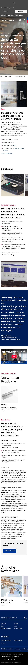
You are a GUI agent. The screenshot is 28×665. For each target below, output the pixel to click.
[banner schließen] (14, 3)
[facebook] (2, 659)
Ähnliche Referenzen (20, 76)
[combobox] (7, 11)
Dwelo (14, 145)
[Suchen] (25, 617)
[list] (14, 185)
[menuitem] (8, 20)
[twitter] (5, 659)
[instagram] (14, 659)
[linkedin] (11, 659)
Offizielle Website (7, 153)
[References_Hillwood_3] (12, 185)
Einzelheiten (8, 76)
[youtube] (8, 659)
